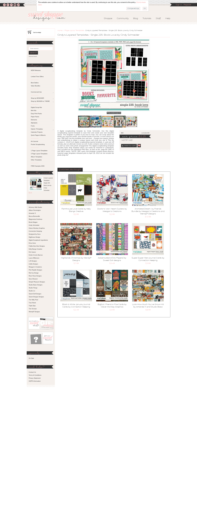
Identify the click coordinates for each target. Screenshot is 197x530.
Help (167, 18)
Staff (158, 18)
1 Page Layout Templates (74, 30)
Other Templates (36, 160)
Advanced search (33, 56)
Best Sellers (35, 83)
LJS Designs (33, 261)
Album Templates (36, 157)
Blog (135, 18)
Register (187, 5)
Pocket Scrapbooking (38, 144)
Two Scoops (33, 308)
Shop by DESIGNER (37, 98)
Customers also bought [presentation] (70, 169)
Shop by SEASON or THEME (40, 101)
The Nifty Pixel (33, 300)
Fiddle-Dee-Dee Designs (37, 246)
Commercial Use (36, 92)
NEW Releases (36, 70)
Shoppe (108, 18)
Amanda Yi (32, 213)
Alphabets (34, 123)
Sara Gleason (33, 279)
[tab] (70, 170)
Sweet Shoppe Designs (36, 297)
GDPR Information (35, 381)
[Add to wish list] (139, 145)
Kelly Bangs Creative (35, 249)
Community (123, 18)
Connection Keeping (35, 231)
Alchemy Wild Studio (35, 207)
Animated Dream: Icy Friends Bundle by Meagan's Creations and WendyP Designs (148, 211)
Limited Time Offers (37, 76)
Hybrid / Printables (37, 129)
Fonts (33, 126)
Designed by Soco (35, 234)
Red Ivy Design (34, 273)
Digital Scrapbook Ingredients (38, 240)
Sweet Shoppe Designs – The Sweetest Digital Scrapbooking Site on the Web (48, 16)
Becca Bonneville (34, 216)
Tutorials (147, 18)
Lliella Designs (33, 264)
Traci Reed (32, 303)
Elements (34, 120)
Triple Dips (32, 306)
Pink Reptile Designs (35, 270)
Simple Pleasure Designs (37, 282)
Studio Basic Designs (35, 285)
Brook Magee (33, 222)
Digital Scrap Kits (36, 107)
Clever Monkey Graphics (37, 228)
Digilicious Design (34, 237)
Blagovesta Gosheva (35, 219)
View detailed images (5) (114, 112)
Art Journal (34, 141)
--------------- (35, 73)
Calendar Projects (36, 132)
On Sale (31, 358)
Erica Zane (32, 243)
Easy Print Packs (36, 113)
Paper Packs (35, 116)
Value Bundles (35, 86)
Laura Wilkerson (34, 258)
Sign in (179, 5)
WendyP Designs (34, 311)
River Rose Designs (35, 276)
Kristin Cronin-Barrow (36, 255)
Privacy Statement (35, 378)
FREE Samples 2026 (37, 166)
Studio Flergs (33, 288)
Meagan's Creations (35, 267)
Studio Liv (32, 291)
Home (59, 30)
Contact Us (32, 372)
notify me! (125, 140)
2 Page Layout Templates (39, 153)
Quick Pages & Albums (38, 135)
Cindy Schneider (34, 225)
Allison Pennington (35, 210)
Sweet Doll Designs (35, 294)
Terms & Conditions (35, 375)
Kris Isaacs (32, 252)
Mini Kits (33, 110)
